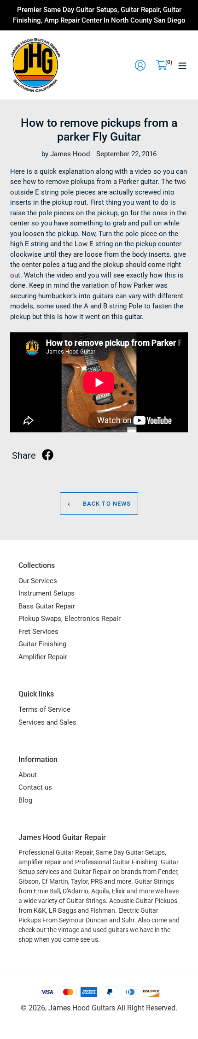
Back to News (106, 503)
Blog (25, 800)
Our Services (37, 581)
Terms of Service (44, 709)
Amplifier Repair (42, 657)
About (27, 775)
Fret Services (38, 631)
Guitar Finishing (42, 644)
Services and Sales (47, 722)
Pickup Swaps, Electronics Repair (69, 618)
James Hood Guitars (81, 1008)
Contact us (35, 787)
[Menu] (182, 65)
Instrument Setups (46, 593)
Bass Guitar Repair (46, 606)
